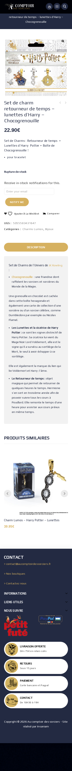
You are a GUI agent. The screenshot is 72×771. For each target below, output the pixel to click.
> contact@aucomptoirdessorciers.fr (27, 563)
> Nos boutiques (14, 573)
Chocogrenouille (22, 276)
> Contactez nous (15, 583)
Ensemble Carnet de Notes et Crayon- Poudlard (65, 103)
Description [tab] (36, 247)
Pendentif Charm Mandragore (60, 103)
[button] (63, 41)
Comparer (53, 213)
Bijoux (49, 229)
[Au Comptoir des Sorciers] (19, 6)
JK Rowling (55, 265)
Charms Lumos (33, 229)
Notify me (17, 202)
